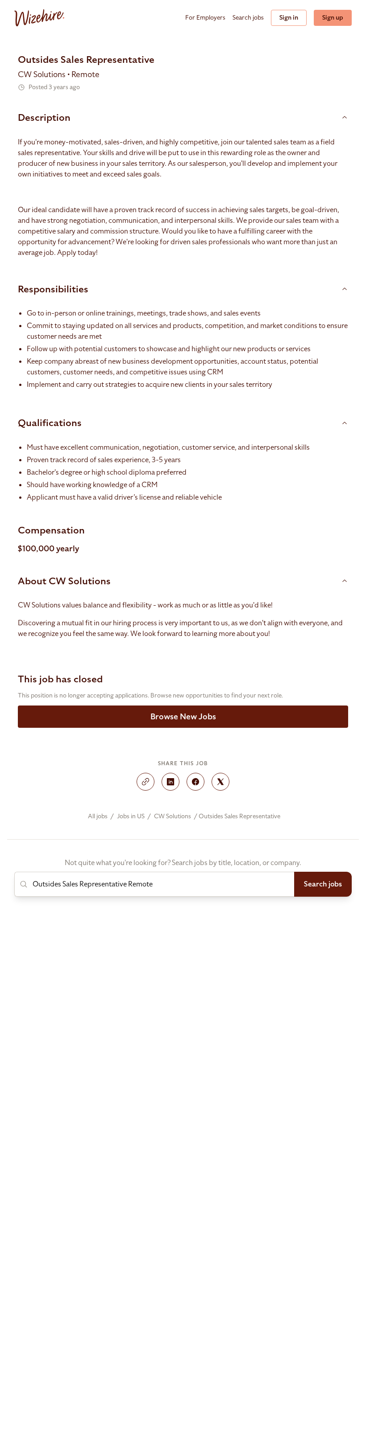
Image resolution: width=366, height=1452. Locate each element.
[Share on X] (220, 782)
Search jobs (248, 17)
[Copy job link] (145, 782)
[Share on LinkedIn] (170, 782)
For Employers (205, 17)
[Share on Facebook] (195, 782)
